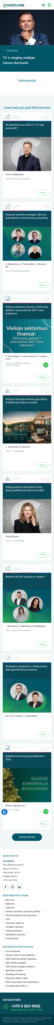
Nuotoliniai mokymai (15, 934)
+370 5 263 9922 (10, 880)
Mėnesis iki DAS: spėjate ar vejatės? (25, 576)
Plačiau (43, 193)
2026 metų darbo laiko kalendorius (22, 982)
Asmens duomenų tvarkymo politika (23, 911)
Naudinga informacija (16, 974)
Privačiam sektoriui (15, 923)
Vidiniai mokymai (14, 930)
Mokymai (10, 903)
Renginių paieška (27, 837)
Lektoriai (10, 907)
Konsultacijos (12, 938)
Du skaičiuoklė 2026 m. (17, 986)
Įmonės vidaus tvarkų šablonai (20, 955)
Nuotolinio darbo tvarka (17, 978)
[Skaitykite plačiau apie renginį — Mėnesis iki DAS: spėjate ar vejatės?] (27, 590)
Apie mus (10, 900)
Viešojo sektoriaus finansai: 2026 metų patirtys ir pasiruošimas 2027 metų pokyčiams (27, 310)
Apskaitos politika (14, 970)
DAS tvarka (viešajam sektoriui (20, 966)
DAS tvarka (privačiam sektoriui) (21, 959)
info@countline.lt (10, 876)
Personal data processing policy (21, 915)
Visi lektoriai (12, 50)
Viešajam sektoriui (14, 927)
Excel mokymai (13, 951)
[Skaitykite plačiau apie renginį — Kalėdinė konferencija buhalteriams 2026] (27, 769)
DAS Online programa (16, 962)
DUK (8, 919)
